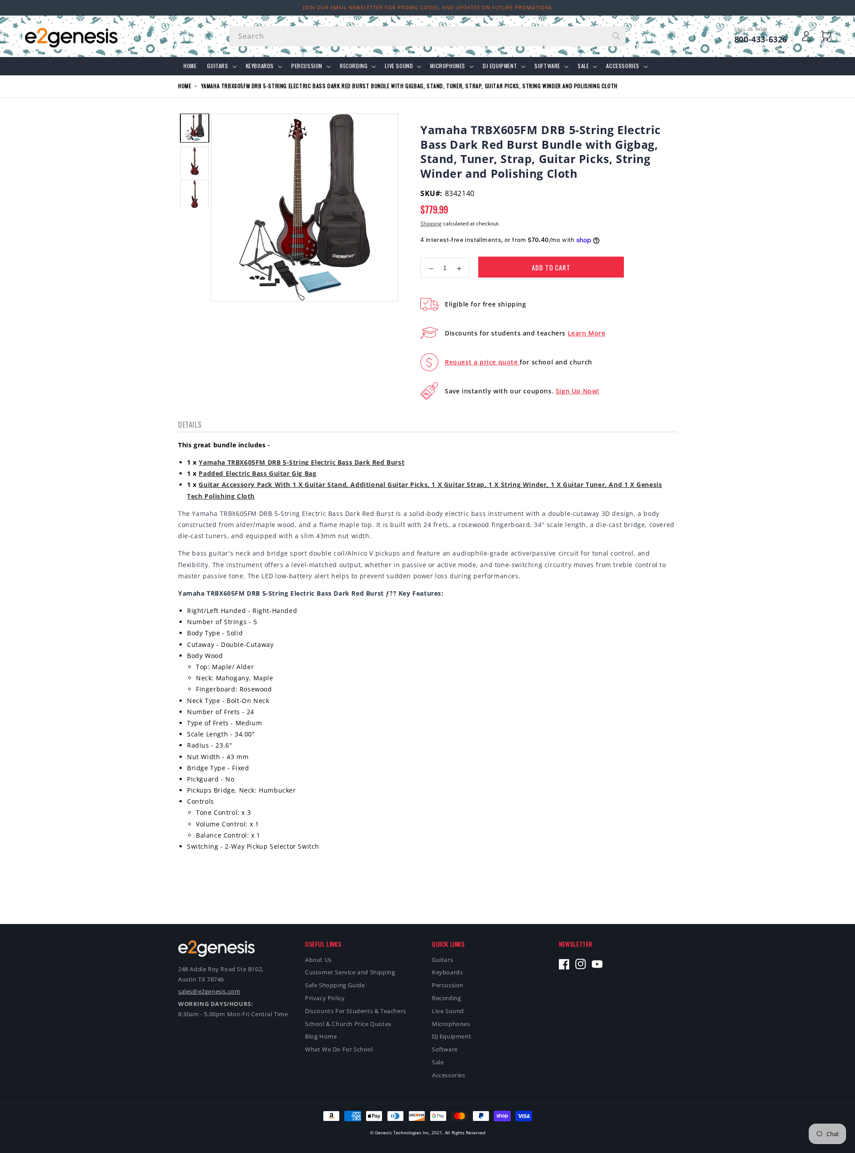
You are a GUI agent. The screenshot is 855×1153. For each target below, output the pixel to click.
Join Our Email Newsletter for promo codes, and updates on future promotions (427, 7)
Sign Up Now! (577, 391)
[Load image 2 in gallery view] (194, 161)
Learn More (587, 333)
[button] (828, 36)
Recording (353, 66)
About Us (318, 960)
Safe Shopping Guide (335, 985)
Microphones (447, 66)
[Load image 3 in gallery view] (194, 194)
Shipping (431, 223)
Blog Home (321, 1036)
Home (184, 86)
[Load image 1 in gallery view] (194, 128)
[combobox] (427, 36)
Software (547, 66)
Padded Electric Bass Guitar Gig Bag (257, 473)
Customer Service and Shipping (350, 972)
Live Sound (399, 66)
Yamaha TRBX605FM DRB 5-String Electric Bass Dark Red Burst (301, 462)
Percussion (306, 66)
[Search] (616, 36)
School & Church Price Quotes (348, 1024)
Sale (583, 66)
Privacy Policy (325, 998)
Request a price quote (482, 362)
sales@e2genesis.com (209, 991)
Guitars (217, 66)
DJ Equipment (500, 66)
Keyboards (260, 66)
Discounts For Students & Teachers (355, 1011)
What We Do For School (339, 1049)
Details (189, 424)
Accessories (622, 66)
